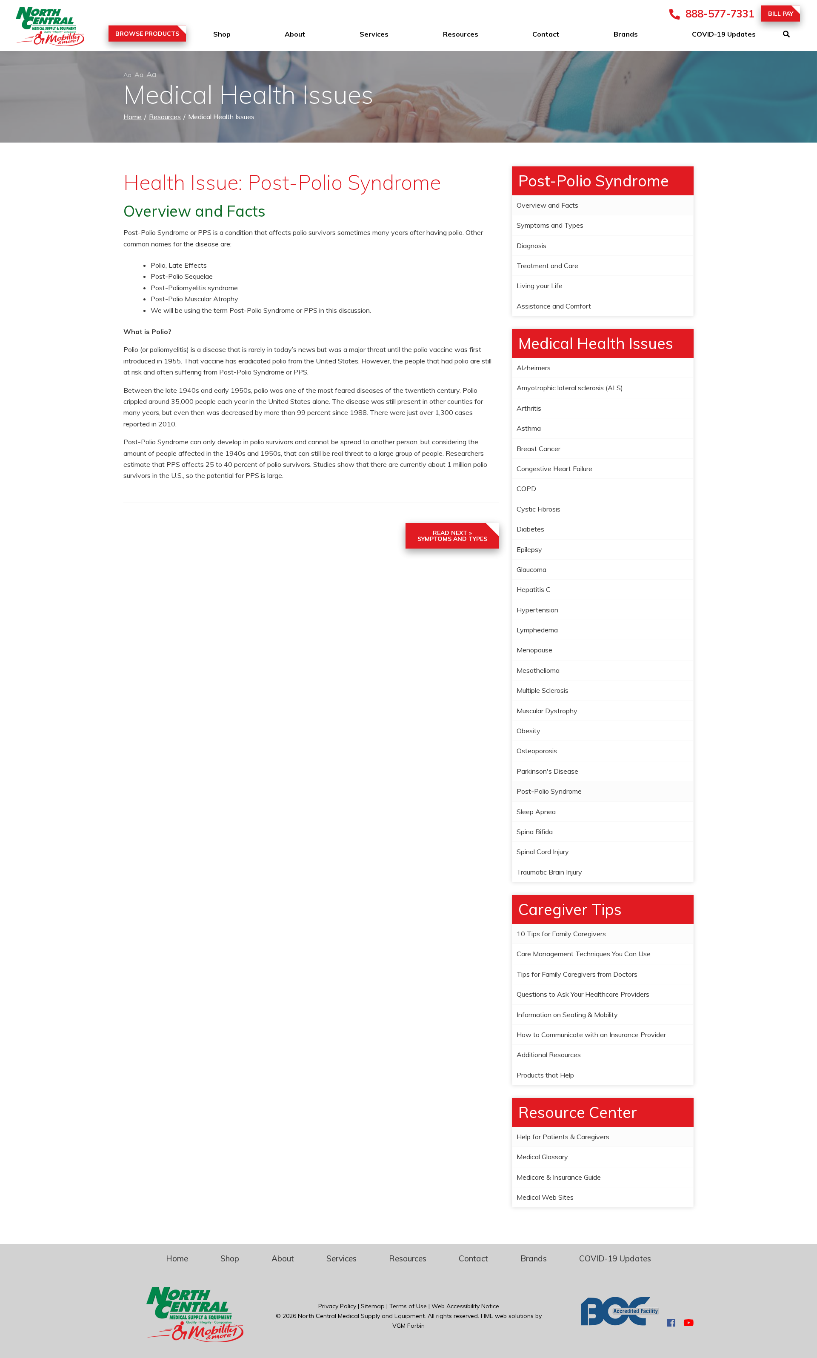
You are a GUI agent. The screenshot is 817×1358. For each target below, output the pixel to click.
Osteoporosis (537, 750)
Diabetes (530, 529)
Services (374, 34)
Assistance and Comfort (554, 306)
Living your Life (540, 285)
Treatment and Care (547, 265)
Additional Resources (549, 1054)
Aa (127, 75)
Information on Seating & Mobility (567, 1014)
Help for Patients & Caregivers (563, 1136)
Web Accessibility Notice (465, 1306)
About (295, 34)
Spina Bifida (535, 831)
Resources (460, 34)
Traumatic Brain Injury (549, 872)
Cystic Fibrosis (538, 509)
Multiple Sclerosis (542, 690)
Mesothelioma (538, 670)
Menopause (534, 650)
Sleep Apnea (536, 811)
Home (132, 116)
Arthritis (529, 408)
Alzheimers (534, 367)
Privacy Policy (337, 1306)
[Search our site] (800, 34)
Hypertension (537, 610)
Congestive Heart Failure (554, 468)
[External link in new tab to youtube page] (688, 1323)
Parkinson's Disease (547, 771)
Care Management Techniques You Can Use (584, 953)
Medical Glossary (542, 1156)
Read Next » (452, 536)
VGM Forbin (408, 1325)
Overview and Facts (547, 205)
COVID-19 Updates (724, 34)
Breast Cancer (538, 448)
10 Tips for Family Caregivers (561, 933)
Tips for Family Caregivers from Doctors (577, 974)
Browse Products (147, 33)
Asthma (529, 428)
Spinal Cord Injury (543, 851)
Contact (545, 34)
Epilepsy (529, 549)
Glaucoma (531, 569)
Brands (626, 34)
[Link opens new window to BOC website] (620, 1323)
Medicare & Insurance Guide (559, 1177)
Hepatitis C (534, 589)
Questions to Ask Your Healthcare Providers (583, 994)
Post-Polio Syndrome (549, 791)
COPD (526, 488)
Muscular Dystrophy (547, 710)
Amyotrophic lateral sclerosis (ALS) (570, 387)
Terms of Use (408, 1306)
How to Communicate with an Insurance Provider (591, 1034)
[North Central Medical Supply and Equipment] (42, 28)
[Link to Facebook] (671, 1323)
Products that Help (545, 1075)
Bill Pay (780, 13)
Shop (222, 34)
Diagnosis (531, 245)
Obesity (528, 730)
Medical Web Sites (545, 1197)
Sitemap (373, 1306)
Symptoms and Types (550, 225)
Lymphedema (537, 630)
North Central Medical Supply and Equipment (361, 1316)
